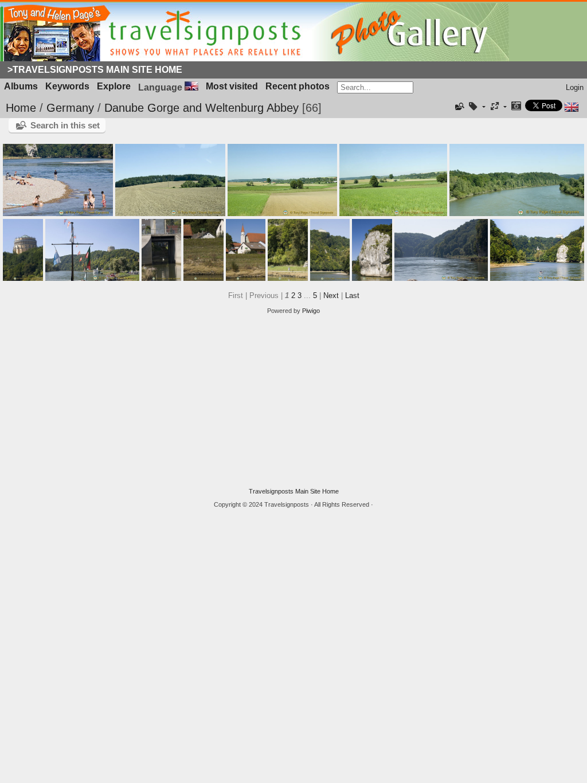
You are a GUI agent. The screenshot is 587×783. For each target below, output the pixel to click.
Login (575, 87)
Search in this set (65, 125)
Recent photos (297, 86)
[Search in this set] (459, 106)
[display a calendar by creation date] (516, 107)
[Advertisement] (293, 401)
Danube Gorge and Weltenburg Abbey (201, 107)
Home (21, 107)
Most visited (232, 86)
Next (331, 295)
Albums (21, 86)
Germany (70, 107)
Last (352, 295)
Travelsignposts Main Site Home (294, 491)
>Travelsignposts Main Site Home (94, 70)
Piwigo (311, 310)
